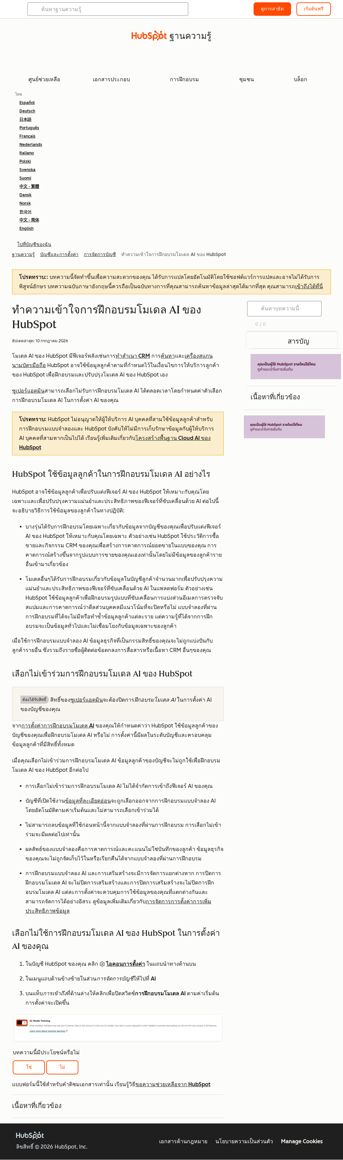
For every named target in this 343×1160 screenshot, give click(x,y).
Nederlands (30, 144)
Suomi (25, 178)
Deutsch (27, 111)
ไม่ (62, 1067)
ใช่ (29, 1067)
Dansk (25, 195)
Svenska (27, 169)
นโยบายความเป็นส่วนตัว (244, 1141)
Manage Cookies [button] (302, 1141)
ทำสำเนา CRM (133, 356)
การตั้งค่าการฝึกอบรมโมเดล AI (57, 725)
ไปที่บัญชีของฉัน (34, 244)
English (26, 228)
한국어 (25, 211)
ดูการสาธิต (272, 9)
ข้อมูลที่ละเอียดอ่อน (88, 801)
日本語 (25, 119)
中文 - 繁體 (29, 186)
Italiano (26, 153)
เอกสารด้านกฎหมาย (183, 1141)
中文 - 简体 (29, 220)
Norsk (25, 203)
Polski (25, 161)
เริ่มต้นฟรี (314, 9)
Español (27, 102)
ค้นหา (168, 356)
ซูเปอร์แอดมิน (28, 391)
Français (27, 136)
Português (29, 127)
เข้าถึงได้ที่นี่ (309, 286)
